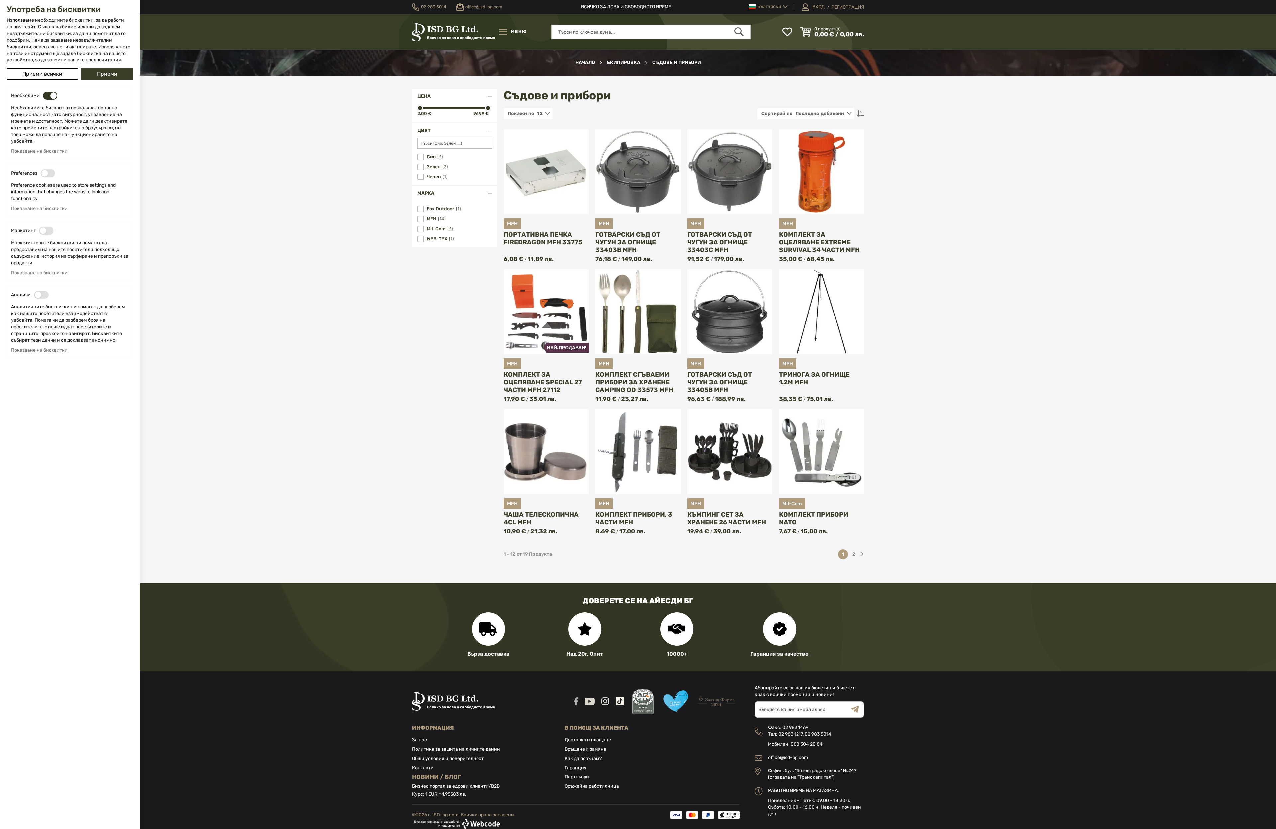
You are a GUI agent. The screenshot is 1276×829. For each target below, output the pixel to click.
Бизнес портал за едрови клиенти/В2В (456, 786)
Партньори (577, 777)
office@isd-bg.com (788, 757)
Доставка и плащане (588, 740)
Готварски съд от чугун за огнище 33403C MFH (719, 242)
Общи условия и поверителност (448, 758)
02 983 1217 (790, 734)
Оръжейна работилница (592, 786)
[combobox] (651, 32)
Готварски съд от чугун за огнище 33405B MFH (719, 382)
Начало (585, 62)
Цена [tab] (424, 96)
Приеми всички (42, 74)
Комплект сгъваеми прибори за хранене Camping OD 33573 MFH (634, 382)
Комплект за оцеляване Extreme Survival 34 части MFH (819, 242)
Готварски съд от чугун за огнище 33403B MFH (627, 242)
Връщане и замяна (585, 749)
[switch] (50, 96)
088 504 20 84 (807, 744)
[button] (768, 7)
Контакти (423, 767)
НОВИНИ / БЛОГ (436, 777)
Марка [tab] (425, 193)
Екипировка (624, 62)
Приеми (107, 74)
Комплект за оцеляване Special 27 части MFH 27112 (543, 382)
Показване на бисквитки (39, 151)
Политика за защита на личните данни (456, 749)
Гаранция (575, 767)
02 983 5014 (818, 734)
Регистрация (847, 7)
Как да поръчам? (583, 758)
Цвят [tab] (424, 130)
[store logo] (453, 32)
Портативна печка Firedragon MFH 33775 (543, 238)
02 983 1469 (795, 727)
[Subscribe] (857, 709)
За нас (419, 740)
